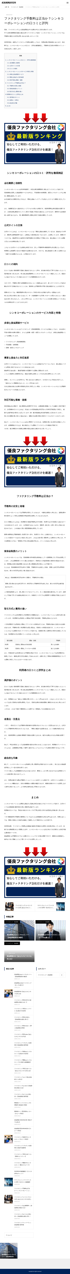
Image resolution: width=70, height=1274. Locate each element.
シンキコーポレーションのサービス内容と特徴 (19, 71)
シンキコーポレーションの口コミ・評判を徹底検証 (20, 60)
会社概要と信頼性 (13, 63)
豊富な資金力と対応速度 (15, 77)
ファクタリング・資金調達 (12, 921)
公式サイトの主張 (13, 65)
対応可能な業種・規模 (14, 80)
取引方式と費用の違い (14, 91)
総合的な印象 (12, 103)
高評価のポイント (13, 97)
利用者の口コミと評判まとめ (14, 94)
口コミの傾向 (12, 68)
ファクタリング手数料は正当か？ (15, 83)
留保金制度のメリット (14, 88)
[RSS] (3, 1271)
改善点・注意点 (13, 100)
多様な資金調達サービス (15, 74)
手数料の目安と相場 (14, 85)
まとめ (7, 106)
